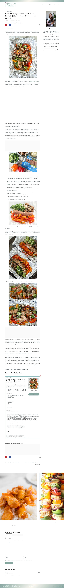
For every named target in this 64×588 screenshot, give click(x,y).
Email (25, 557)
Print (34, 394)
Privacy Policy (13, 585)
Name (7, 557)
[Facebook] (29, 586)
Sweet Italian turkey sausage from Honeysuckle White (29, 176)
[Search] (57, 50)
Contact (7, 585)
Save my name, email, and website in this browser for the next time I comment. (19, 560)
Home (43, 4)
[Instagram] (33, 586)
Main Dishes (10, 11)
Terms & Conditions (6, 586)
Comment (8, 542)
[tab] (12, 525)
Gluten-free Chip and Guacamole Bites (12, 462)
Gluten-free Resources (15, 586)
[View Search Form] (58, 4)
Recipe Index (49, 4)
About (55, 4)
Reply (39, 572)
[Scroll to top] (62, 584)
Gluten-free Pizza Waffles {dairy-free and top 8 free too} (32, 463)
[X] (31, 586)
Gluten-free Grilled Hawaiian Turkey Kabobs (49, 522)
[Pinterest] (34, 586)
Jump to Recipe (10, 28)
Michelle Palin (8, 20)
